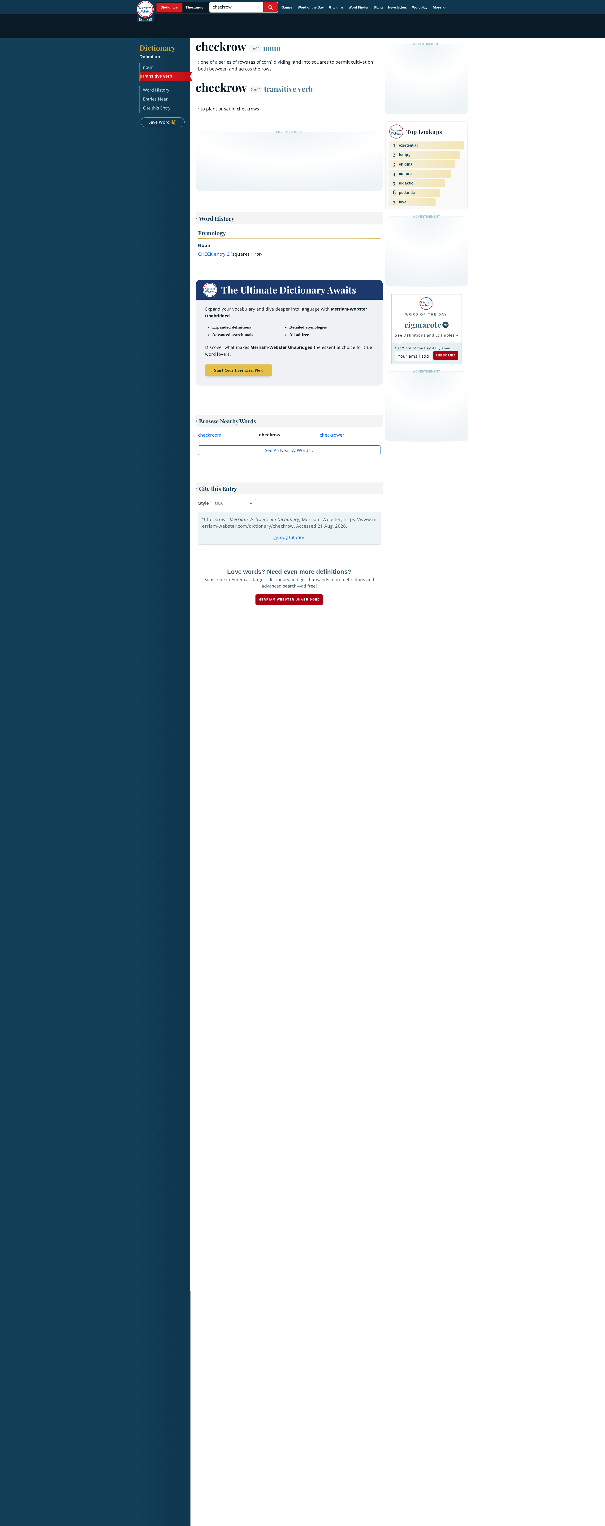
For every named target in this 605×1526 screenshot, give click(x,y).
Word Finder (358, 7)
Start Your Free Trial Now (238, 370)
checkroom (209, 435)
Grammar (336, 7)
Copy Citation (291, 537)
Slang (378, 7)
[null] (445, 325)
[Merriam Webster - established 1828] (145, 5)
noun (272, 48)
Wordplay (420, 7)
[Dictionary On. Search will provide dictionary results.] (182, 7)
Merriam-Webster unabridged (289, 599)
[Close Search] (258, 7)
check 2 (213, 254)
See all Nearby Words (288, 450)
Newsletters (397, 7)
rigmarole (423, 324)
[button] (439, 7)
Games (287, 7)
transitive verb (288, 89)
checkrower (332, 435)
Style (203, 503)
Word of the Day (311, 7)
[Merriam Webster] (426, 303)
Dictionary (157, 48)
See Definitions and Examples (425, 335)
